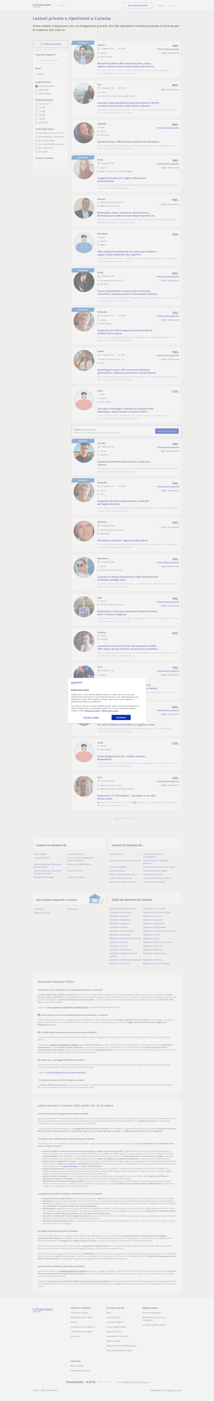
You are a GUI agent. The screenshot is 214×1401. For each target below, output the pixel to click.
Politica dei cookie (92, 711)
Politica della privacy (110, 711)
